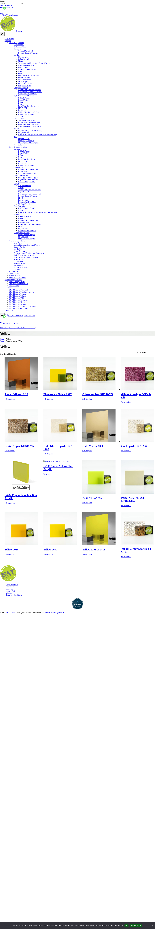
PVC (15, 137)
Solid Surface (18, 145)
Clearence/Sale (19, 45)
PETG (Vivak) (19, 116)
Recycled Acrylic (24, 86)
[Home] (8, 581)
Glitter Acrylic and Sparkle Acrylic (26, 257)
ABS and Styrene (20, 47)
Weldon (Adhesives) (25, 51)
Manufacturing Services (13, 280)
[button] (2, 10)
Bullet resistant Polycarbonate (28, 124)
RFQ (17, 323)
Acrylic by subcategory (17, 241)
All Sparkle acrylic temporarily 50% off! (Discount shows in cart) (18, 328)
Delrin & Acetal (24, 98)
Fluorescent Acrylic (21, 267)
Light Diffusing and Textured (28, 75)
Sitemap (9, 593)
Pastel (20, 73)
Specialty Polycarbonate (26, 120)
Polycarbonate (19, 118)
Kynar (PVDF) (23, 100)
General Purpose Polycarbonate (29, 126)
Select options (10, 399)
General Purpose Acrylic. (27, 65)
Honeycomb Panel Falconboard (29, 194)
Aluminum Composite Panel (28, 169)
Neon (20, 71)
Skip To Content (6, 5)
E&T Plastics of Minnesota (18, 300)
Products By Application (18, 147)
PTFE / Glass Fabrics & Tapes (29, 112)
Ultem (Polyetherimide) (26, 114)
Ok (126, 925)
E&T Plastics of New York (18, 290)
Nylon (20, 102)
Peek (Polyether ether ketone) (28, 106)
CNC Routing (14, 286)
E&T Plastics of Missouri (18, 304)
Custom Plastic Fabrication (18, 284)
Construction (18, 167)
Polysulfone (22, 110)
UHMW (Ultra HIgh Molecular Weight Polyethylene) (37, 135)
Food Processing (20, 206)
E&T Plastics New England (19, 308)
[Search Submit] (22, 3)
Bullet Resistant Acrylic (26, 235)
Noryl (20, 104)
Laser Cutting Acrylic (17, 282)
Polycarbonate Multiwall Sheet (29, 122)
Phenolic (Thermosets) (26, 141)
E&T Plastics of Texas (17, 302)
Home (2, 339)
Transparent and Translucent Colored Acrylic (34, 63)
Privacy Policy (11, 591)
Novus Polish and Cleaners (28, 53)
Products (8, 41)
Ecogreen (17, 269)
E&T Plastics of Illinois (17, 296)
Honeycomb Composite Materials (30, 92)
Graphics (17, 214)
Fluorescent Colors (25, 84)
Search (2, 1)
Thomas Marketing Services (54, 613)
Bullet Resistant (23, 67)
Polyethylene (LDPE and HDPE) (30, 131)
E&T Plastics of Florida (17, 294)
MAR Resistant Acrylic (26, 239)
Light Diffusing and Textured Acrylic (27, 245)
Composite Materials (21, 88)
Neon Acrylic (18, 259)
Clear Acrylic (23, 57)
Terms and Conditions (14, 595)
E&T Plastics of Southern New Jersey (22, 306)
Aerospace (17, 149)
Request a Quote (9, 323)
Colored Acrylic (24, 59)
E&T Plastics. (11, 613)
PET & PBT (22, 108)
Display (16, 184)
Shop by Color (14, 271)
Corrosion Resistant (21, 175)
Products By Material (16, 43)
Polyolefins (18, 128)
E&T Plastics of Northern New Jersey (22, 292)
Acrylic (16, 55)
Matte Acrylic (23, 81)
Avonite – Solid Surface (17, 278)
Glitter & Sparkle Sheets (27, 69)
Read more (47, 474)
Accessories (18, 49)
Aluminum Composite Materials (29, 90)
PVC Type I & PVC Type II (28, 143)
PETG (20, 198)
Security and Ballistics (22, 233)
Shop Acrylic (9, 39)
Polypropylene (23, 133)
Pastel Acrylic (18, 261)
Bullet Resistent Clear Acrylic (24, 255)
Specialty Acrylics (24, 79)
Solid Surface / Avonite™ (27, 173)
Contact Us (9, 310)
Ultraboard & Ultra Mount (27, 94)
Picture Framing (24, 77)
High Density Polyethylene (28, 180)
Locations (8, 288)
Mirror (20, 61)
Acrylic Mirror (19, 249)
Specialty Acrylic (20, 263)
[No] (152, 925)
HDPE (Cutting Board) (26, 182)
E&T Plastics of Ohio (17, 298)
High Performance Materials (24, 96)
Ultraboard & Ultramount (27, 231)
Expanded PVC (24, 139)
